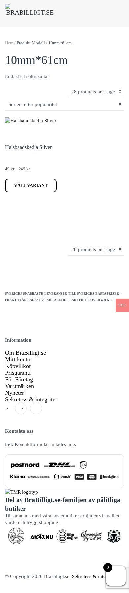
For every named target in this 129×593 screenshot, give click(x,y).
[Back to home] (30, 13)
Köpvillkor (18, 366)
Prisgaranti (18, 372)
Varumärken (19, 386)
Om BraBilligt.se (25, 353)
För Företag (19, 379)
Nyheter (14, 392)
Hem (9, 42)
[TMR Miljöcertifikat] (21, 491)
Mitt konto (17, 359)
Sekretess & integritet (31, 399)
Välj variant (31, 185)
